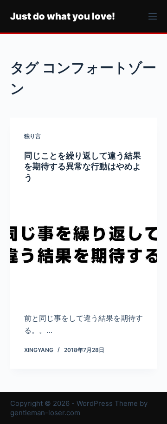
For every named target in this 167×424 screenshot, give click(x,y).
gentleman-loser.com (45, 412)
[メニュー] (152, 16)
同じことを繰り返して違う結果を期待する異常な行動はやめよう (82, 166)
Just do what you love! (62, 16)
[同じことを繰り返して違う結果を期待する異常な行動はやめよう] (83, 247)
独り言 (32, 135)
